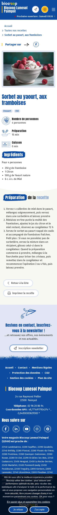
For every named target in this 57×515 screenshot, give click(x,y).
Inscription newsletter (30, 348)
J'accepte (39, 509)
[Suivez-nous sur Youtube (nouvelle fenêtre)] (26, 429)
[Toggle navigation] (53, 10)
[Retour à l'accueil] (9, 4)
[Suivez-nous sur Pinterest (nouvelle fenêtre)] (47, 429)
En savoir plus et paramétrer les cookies (28, 502)
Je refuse (18, 509)
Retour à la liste (20, 283)
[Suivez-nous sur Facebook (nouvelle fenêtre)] (5, 429)
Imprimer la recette (23, 293)
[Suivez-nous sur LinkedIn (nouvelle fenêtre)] (16, 429)
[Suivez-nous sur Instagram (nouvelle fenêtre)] (37, 429)
